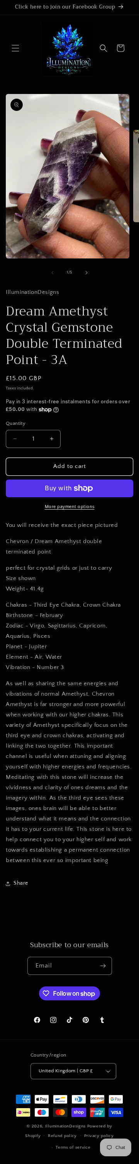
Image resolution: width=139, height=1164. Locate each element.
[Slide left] (52, 272)
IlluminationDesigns (66, 1126)
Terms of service (73, 1147)
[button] (15, 48)
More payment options (70, 506)
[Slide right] (86, 272)
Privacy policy (99, 1136)
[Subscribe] (103, 966)
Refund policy (62, 1136)
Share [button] (21, 883)
